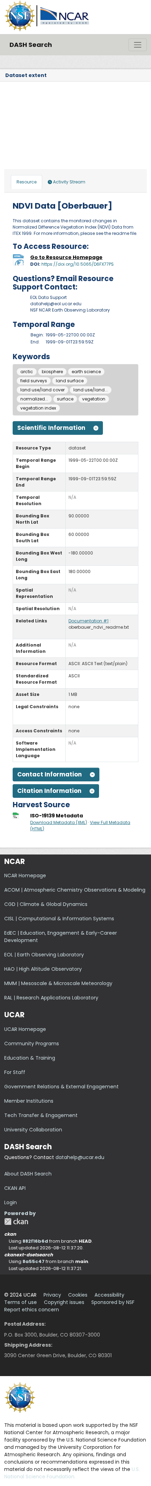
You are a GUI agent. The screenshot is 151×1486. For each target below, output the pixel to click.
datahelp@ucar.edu (79, 1157)
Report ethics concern (31, 1309)
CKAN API (15, 1188)
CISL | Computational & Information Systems (59, 918)
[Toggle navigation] (138, 45)
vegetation (93, 399)
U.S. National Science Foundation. (72, 1473)
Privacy (52, 1294)
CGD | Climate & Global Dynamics (45, 904)
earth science (86, 372)
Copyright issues (64, 1302)
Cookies (77, 1294)
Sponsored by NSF (112, 1302)
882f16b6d (35, 1241)
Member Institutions (28, 1100)
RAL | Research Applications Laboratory (51, 997)
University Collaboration (33, 1129)
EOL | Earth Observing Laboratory (44, 954)
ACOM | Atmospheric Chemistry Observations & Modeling (74, 889)
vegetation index (38, 408)
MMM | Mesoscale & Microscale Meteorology (58, 983)
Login (10, 1202)
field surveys (33, 381)
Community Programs (31, 1043)
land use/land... (90, 390)
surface (65, 399)
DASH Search (30, 44)
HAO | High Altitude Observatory (43, 968)
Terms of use (20, 1302)
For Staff (14, 1072)
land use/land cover (42, 390)
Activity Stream (68, 182)
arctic (26, 372)
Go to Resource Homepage (66, 257)
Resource (27, 182)
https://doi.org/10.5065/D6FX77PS (77, 264)
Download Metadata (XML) (58, 822)
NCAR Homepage (25, 875)
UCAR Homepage (25, 1029)
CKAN (16, 1221)
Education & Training (29, 1057)
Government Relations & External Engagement (61, 1086)
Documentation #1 (88, 621)
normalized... (34, 399)
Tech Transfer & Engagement (41, 1115)
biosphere (52, 372)
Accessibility (109, 1294)
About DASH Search (28, 1173)
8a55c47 (33, 1261)
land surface (70, 381)
